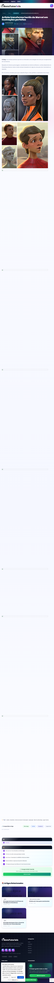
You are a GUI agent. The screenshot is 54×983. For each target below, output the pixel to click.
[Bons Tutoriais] (11, 5)
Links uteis (4, 960)
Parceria (29, 948)
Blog (9, 13)
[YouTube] (13, 950)
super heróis (46, 820)
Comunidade (31, 960)
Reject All (13, 977)
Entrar (19, 1)
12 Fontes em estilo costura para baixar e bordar (15, 854)
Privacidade (4, 956)
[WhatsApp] (9, 950)
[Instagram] (6, 950)
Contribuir (30, 944)
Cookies (15, 956)
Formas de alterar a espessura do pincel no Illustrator (16, 860)
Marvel (35, 820)
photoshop (39, 820)
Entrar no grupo (41, 975)
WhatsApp (26, 826)
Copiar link (48, 826)
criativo (8, 820)
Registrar (13, 1)
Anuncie (29, 946)
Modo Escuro (6, 1)
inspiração (31, 820)
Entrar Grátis (27, 874)
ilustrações (25, 820)
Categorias (31, 939)
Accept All (20, 977)
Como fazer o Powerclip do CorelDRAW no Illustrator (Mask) (17, 857)
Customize (5, 977)
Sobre (29, 942)
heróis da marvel (19, 820)
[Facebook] (3, 950)
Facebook (40, 826)
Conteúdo (6, 842)
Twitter (33, 826)
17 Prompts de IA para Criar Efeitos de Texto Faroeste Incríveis (18, 864)
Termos (10, 956)
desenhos (16, 13)
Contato (29, 952)
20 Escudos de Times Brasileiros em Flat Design (15, 850)
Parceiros (30, 950)
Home (4, 13)
